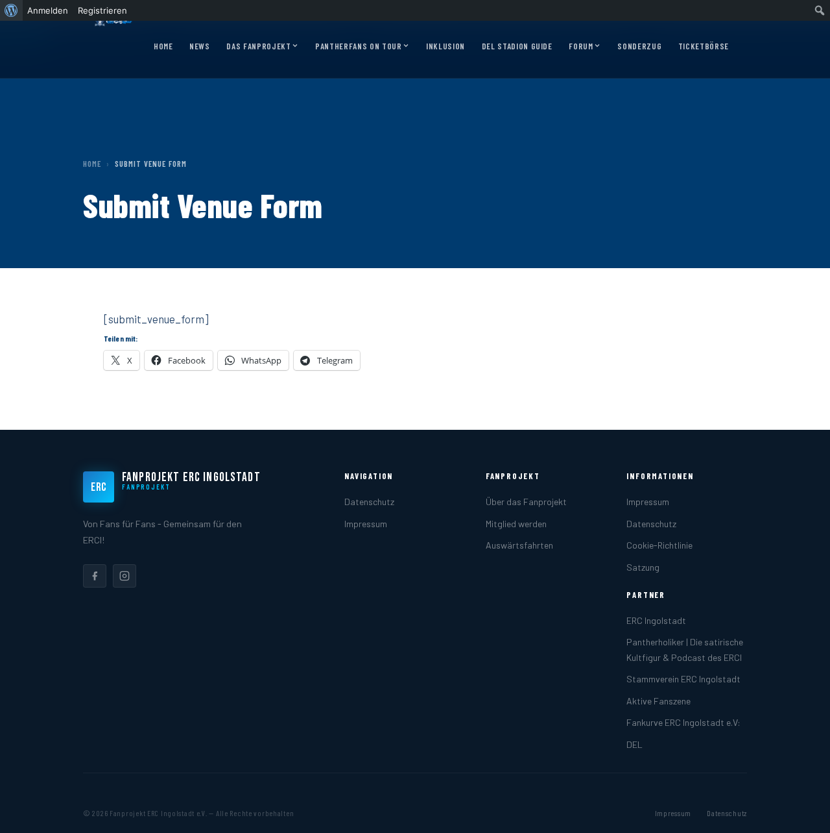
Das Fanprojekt (258, 46)
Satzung (642, 567)
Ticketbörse (703, 46)
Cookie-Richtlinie (659, 545)
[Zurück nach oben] (800, 809)
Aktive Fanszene (658, 700)
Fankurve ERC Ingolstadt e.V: (683, 722)
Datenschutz (369, 501)
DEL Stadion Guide (517, 46)
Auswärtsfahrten (519, 545)
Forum (581, 46)
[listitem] (94, 576)
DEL (634, 744)
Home (163, 46)
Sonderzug (639, 46)
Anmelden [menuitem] (47, 10)
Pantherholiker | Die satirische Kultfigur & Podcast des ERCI (684, 649)
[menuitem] (11, 10)
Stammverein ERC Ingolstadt (683, 678)
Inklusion (445, 46)
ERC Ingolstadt (656, 620)
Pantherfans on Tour (358, 46)
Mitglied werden (516, 523)
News (199, 46)
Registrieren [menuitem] (102, 10)
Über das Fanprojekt (526, 501)
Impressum (365, 523)
